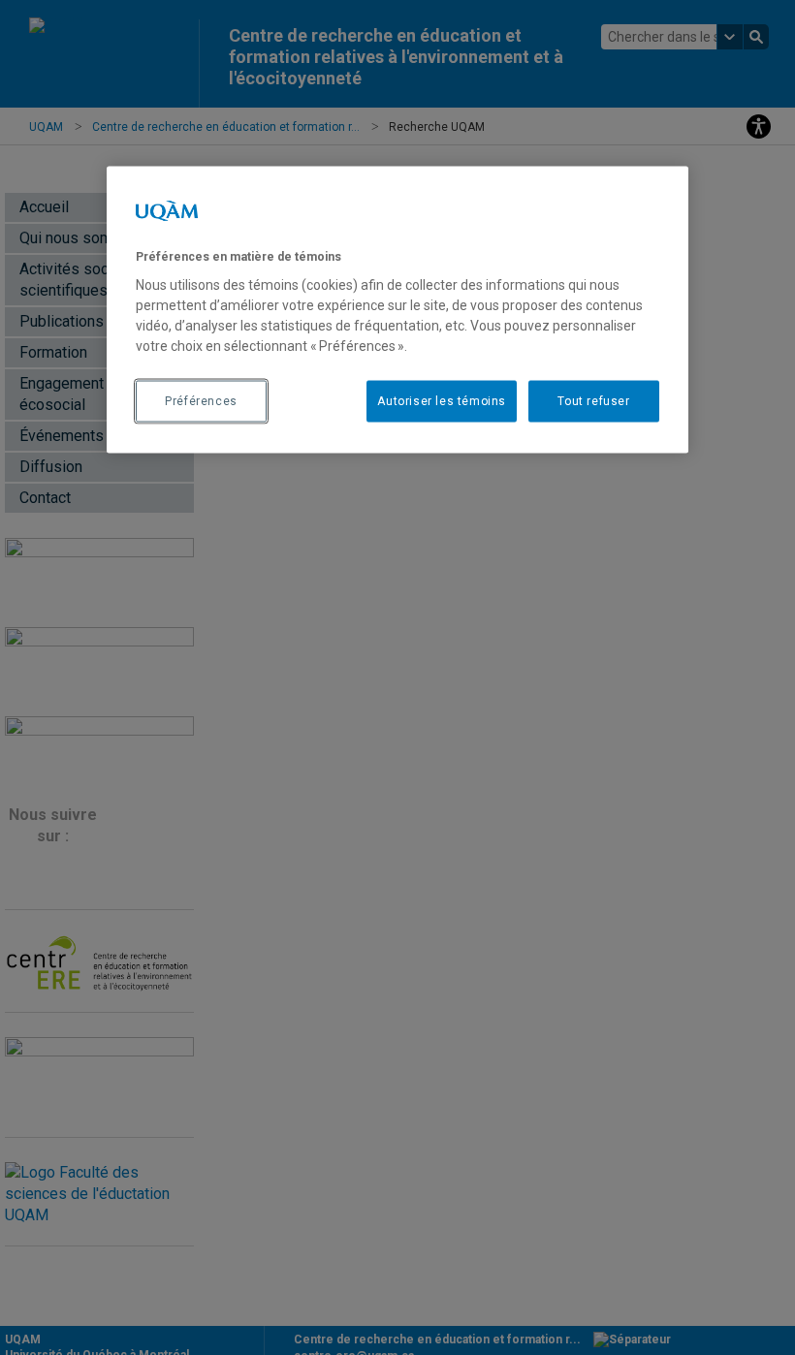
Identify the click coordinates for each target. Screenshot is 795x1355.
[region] (397, 309)
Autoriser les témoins (441, 400)
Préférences (201, 400)
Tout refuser (593, 400)
